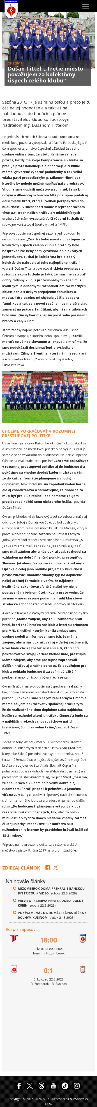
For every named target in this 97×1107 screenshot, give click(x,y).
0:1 (48, 970)
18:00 (48, 940)
